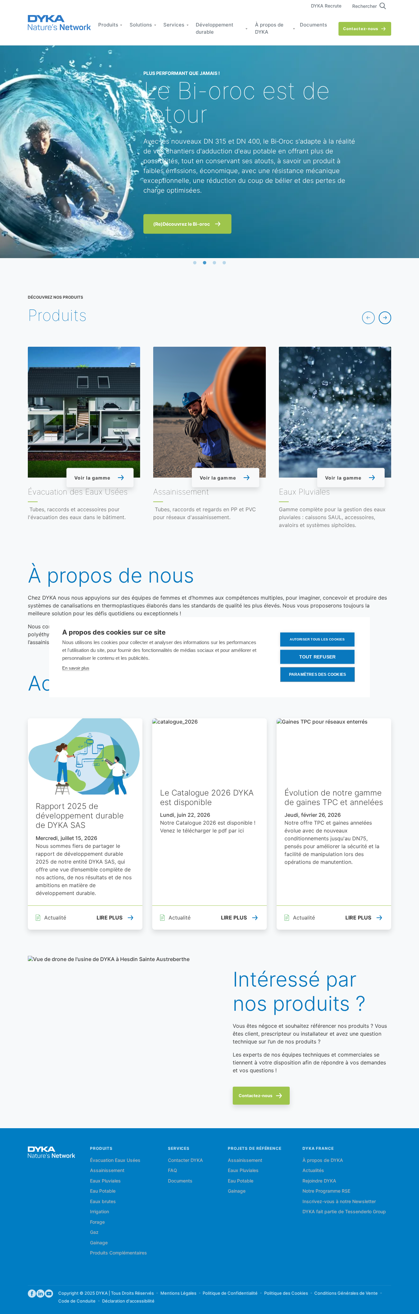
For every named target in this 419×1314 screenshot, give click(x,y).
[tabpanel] (209, 151)
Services (173, 25)
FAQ (172, 1170)
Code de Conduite (77, 1301)
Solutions (141, 25)
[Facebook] (32, 1294)
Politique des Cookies (286, 1293)
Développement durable (214, 29)
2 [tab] (204, 263)
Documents (313, 25)
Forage (97, 1222)
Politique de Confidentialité (230, 1293)
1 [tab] (194, 263)
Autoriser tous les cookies (317, 639)
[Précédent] (368, 317)
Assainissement (107, 1170)
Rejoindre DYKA (319, 1181)
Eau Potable (103, 1191)
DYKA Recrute (326, 6)
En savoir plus (75, 667)
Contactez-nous (360, 29)
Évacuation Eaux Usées (115, 1160)
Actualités (313, 1170)
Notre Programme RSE (326, 1191)
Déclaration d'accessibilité (128, 1301)
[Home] (59, 23)
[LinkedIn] (40, 1294)
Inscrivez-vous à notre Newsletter (339, 1202)
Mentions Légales (178, 1293)
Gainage (99, 1243)
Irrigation (99, 1212)
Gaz (94, 1232)
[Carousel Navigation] (376, 317)
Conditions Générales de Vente (346, 1293)
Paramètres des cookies (317, 674)
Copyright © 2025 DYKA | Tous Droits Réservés (106, 1293)
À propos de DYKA (269, 29)
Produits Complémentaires (118, 1253)
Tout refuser (317, 656)
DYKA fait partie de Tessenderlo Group (344, 1212)
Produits (108, 25)
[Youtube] (49, 1294)
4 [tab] (224, 263)
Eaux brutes (103, 1202)
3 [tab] (214, 263)
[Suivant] (385, 317)
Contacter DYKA (185, 1160)
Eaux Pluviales (105, 1181)
